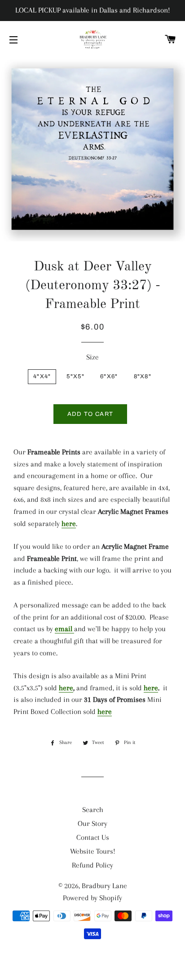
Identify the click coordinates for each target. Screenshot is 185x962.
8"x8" (143, 376)
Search (92, 809)
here (69, 523)
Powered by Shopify (92, 898)
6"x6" (109, 376)
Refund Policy (92, 865)
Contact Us (92, 837)
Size (92, 357)
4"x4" (42, 376)
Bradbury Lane (104, 885)
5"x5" (75, 376)
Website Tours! (92, 851)
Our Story (92, 823)
